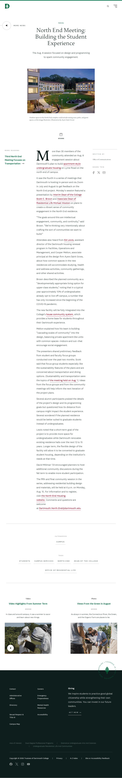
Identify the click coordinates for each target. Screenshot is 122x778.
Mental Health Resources (43, 706)
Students (24, 561)
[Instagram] (22, 765)
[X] (16, 765)
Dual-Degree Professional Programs (39, 743)
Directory (13, 705)
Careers (40, 689)
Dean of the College (86, 561)
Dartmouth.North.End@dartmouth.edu (60, 508)
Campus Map (15, 724)
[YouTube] (28, 765)
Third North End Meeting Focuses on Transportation (15, 160)
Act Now (73, 712)
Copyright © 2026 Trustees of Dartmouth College (29, 758)
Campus (60, 542)
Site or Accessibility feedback (97, 758)
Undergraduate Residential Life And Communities (52, 746)
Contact (13, 689)
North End (64, 561)
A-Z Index (74, 758)
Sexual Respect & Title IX (17, 715)
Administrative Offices (16, 697)
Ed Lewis (69, 239)
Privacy (59, 758)
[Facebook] (11, 765)
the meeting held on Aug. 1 (64, 380)
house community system (59, 314)
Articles (61, 23)
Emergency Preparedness (42, 697)
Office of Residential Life (60, 570)
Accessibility (42, 714)
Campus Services (43, 561)
